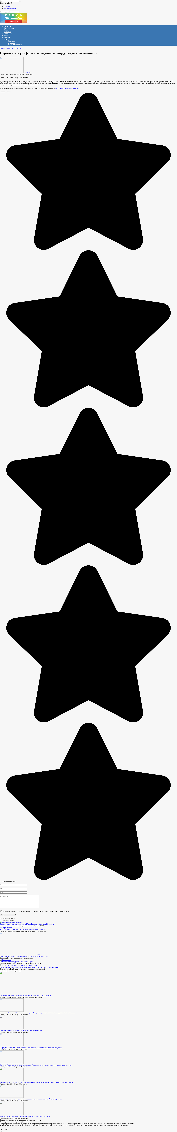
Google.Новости (73, 88)
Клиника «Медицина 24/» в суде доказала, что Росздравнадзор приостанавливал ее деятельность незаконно (37, 1013)
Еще (5, 39)
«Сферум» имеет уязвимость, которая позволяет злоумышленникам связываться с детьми (31, 1048)
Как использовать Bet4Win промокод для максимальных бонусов (22, 929)
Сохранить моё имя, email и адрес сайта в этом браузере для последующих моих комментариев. (35, 911)
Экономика (8, 33)
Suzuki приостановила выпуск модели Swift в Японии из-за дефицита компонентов (29, 967)
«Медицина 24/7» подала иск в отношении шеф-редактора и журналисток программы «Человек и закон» (37, 1082)
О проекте (7, 6)
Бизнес (6, 35)
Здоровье (11, 43)
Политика (7, 32)
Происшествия (9, 28)
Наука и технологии (15, 45)
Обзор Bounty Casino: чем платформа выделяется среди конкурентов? (24, 956)
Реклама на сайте (10, 8)
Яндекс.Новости (61, 88)
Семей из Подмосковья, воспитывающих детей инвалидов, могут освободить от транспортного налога (36, 1065)
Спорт (6, 30)
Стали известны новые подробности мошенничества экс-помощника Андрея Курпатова (31, 1099)
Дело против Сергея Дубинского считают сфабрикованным (21, 1030)
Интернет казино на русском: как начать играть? (17, 962)
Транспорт (12, 41)
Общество (7, 26)
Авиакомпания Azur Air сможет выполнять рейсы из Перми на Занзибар (25, 995)
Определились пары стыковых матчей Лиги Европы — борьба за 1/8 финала (27, 924)
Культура (7, 37)
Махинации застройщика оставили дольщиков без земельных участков (25, 1116)
